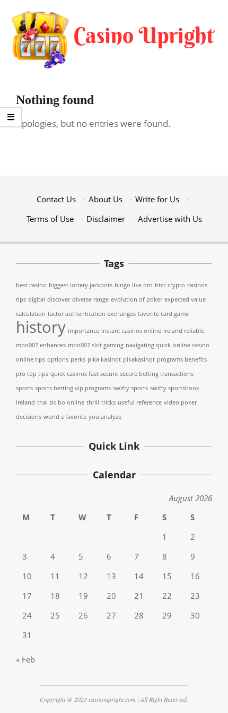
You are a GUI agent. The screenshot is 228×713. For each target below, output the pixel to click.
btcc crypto (170, 285)
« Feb (25, 659)
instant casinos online (131, 330)
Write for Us (157, 199)
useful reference (140, 402)
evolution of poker (136, 299)
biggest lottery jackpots (80, 285)
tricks (108, 402)
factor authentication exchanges (92, 313)
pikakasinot (139, 359)
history (41, 327)
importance (83, 330)
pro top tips (32, 373)
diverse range (90, 299)
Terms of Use (50, 218)
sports (24, 388)
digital (36, 299)
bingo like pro (134, 285)
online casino (191, 345)
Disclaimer (105, 218)
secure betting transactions (157, 373)
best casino (31, 285)
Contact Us (56, 199)
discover (58, 299)
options (57, 359)
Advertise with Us (170, 218)
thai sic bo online (60, 402)
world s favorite (64, 416)
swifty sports (130, 388)
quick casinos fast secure (84, 373)
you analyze (105, 416)
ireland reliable (183, 330)
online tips (30, 359)
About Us (105, 199)
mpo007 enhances (41, 345)
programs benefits (182, 359)
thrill (92, 402)
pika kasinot (104, 359)
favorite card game (163, 313)
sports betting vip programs (73, 388)
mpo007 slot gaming (96, 345)
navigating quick (148, 345)
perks (78, 359)
